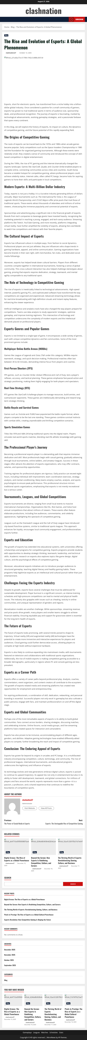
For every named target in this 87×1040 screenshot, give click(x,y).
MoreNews (51, 1037)
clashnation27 (11, 53)
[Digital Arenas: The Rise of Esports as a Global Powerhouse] (16, 846)
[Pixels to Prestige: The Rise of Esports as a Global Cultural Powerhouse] (74, 1000)
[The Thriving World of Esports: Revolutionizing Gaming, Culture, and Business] (70, 846)
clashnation (43, 10)
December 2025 (9, 949)
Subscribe (79, 19)
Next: (64, 822)
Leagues (36, 1032)
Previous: (17, 822)
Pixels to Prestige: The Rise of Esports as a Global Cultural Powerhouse (28, 914)
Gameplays (27, 1032)
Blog (6, 35)
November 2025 (9, 955)
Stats (61, 1032)
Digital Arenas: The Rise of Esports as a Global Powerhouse (16, 859)
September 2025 (10, 965)
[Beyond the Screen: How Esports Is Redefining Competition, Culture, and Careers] (43, 846)
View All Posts (46, 808)
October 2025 (9, 960)
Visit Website (30, 808)
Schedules (54, 1032)
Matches (44, 1032)
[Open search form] (66, 19)
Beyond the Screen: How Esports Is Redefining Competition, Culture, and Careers (41, 861)
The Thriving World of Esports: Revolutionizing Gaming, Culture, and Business (70, 860)
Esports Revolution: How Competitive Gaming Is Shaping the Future (27, 919)
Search (7, 877)
